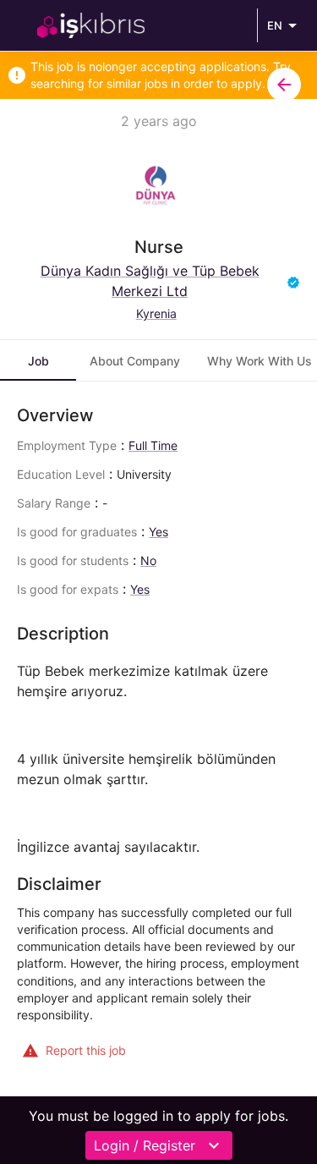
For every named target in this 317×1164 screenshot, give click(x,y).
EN (274, 25)
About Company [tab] (135, 361)
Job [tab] (38, 361)
